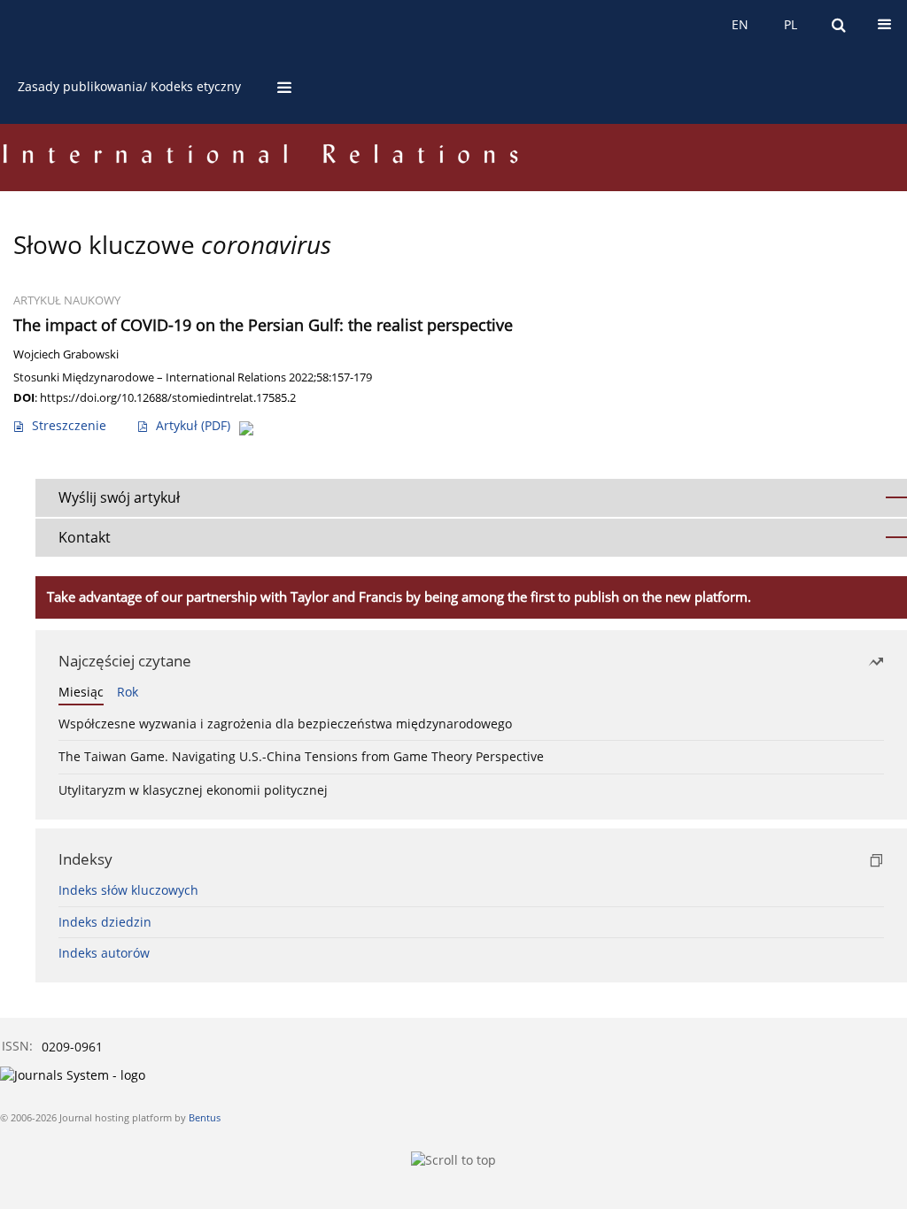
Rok (127, 691)
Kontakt (84, 537)
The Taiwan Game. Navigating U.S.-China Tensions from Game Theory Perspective (301, 756)
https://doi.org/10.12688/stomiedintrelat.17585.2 (168, 397)
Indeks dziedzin (104, 921)
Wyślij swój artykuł (119, 497)
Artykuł (193, 425)
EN (740, 24)
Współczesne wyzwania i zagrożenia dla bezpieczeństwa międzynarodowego (285, 723)
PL (790, 24)
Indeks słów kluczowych (128, 890)
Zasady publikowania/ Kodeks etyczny (129, 86)
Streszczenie (69, 425)
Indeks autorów (104, 952)
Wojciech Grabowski (66, 354)
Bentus (205, 1117)
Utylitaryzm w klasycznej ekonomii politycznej (193, 790)
